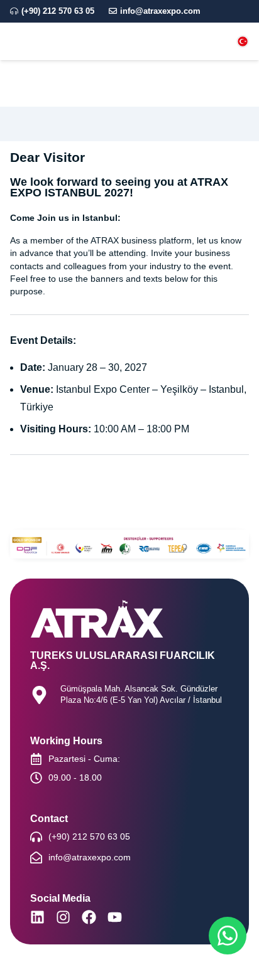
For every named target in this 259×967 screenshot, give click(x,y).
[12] (242, 41)
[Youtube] (114, 917)
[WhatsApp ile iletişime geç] (227, 935)
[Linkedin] (37, 917)
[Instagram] (63, 917)
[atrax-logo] (52, 41)
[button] (165, 41)
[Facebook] (89, 917)
